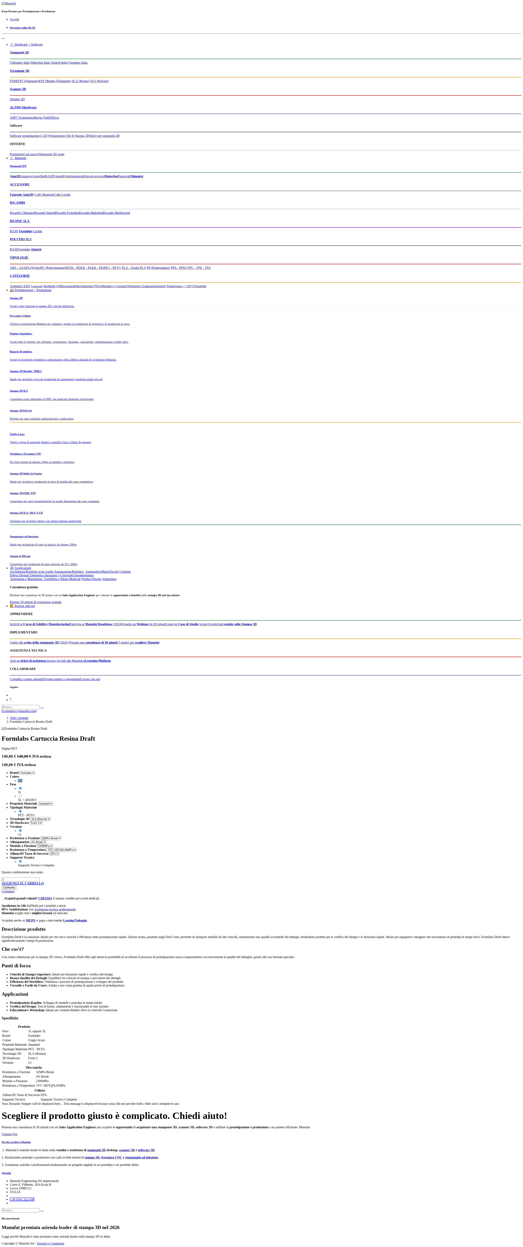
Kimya (87, 176)
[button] (23, 883)
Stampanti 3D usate (51, 154)
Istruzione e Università (59, 575)
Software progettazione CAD (29, 136)
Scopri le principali (228, 624)
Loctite (37, 231)
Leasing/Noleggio (75, 920)
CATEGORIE (20, 275)
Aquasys (26, 176)
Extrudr (58, 176)
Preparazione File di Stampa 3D (68, 136)
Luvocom (98, 176)
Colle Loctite (62, 194)
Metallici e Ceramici (114, 286)
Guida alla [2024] (39, 642)
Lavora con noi (90, 679)
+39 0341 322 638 (22, 1199)
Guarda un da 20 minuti (144, 624)
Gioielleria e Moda (55, 579)
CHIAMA (45, 898)
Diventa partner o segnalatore (61, 679)
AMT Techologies (22, 117)
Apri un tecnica (33, 660)
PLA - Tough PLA (134, 268)
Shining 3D (17, 99)
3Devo (54, 117)
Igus (80, 176)
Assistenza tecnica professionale (55, 909)
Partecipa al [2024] (95, 624)
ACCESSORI (19, 184)
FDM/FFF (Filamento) (24, 81)
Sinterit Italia (59, 62)
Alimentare (109, 579)
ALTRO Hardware (23, 107)
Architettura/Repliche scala (27, 571)
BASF (49, 176)
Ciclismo (125, 571)
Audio (49, 571)
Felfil (47, 117)
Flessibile (200, 286)
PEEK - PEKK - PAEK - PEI (84, 268)
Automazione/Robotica (69, 571)
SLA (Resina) (80, 81)
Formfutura (70, 176)
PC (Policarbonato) (53, 268)
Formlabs (24, 249)
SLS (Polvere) (99, 81)
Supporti (159, 286)
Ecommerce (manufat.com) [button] (19, 711)
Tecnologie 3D (19, 71)
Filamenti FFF (18, 166)
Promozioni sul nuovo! (24, 154)
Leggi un (182, 624)
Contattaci (8, 891)
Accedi (14, 19)
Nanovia (123, 176)
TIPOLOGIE (19, 257)
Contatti (15, 679)
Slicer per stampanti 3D (104, 136)
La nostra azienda (31, 679)
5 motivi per (138, 642)
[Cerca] (42, 708)
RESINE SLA (20, 221)
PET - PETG (112, 268)
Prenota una (93, 642)
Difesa (14, 575)
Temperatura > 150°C (180, 286)
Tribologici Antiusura (140, 286)
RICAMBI (17, 202)
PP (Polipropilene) (158, 268)
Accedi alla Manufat (83, 660)
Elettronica (37, 575)
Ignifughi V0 (52, 286)
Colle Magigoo (44, 194)
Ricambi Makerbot (91, 213)
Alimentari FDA (90, 286)
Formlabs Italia (77, 62)
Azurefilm (38, 176)
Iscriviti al (39, 624)
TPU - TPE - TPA (199, 268)
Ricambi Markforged (116, 213)
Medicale (75, 579)
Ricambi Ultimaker (22, 213)
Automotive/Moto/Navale (101, 571)
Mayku (38, 117)
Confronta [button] (9, 887)
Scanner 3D (18, 89)
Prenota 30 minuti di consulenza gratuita (35, 602)
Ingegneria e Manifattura (26, 579)
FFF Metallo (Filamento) (55, 81)
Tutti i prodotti (19, 718)
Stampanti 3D (19, 52)
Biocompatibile (70, 286)
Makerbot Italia (40, 62)
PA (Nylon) (33, 268)
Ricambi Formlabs (67, 213)
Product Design (92, 579)
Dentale (24, 575)
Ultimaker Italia (20, 62)
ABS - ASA (18, 268)
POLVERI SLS (20, 239)
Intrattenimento (84, 575)
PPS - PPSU (179, 268)
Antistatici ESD (20, 286)
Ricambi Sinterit (44, 213)
